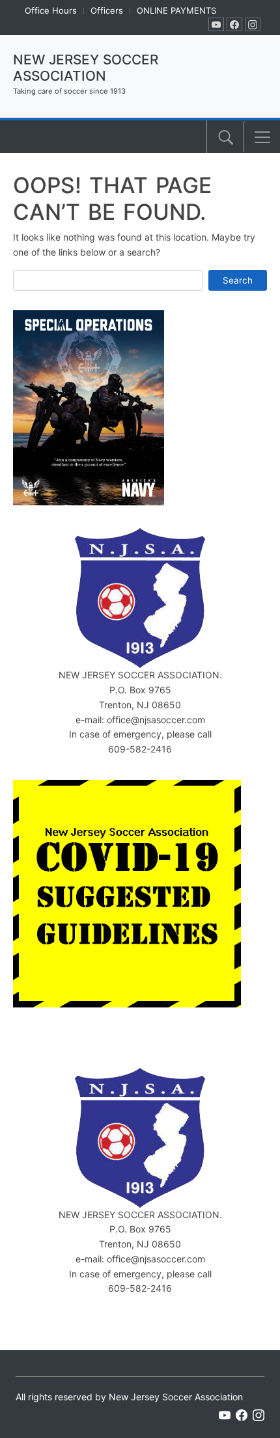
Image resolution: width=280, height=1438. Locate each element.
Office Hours (51, 10)
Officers (107, 10)
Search (238, 280)
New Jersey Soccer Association (85, 68)
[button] (262, 137)
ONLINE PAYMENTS (176, 10)
